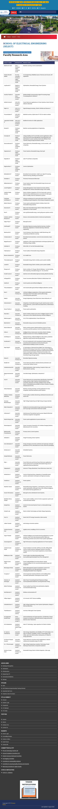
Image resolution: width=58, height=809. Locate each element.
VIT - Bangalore (42, 8)
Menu (13, 12)
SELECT (14, 36)
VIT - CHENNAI (17, 8)
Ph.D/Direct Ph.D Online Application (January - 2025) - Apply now (36, 2)
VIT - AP (25, 8)
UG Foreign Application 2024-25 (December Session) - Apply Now (29, 5)
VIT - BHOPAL (32, 8)
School (8, 36)
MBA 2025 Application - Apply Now (15, 2)
